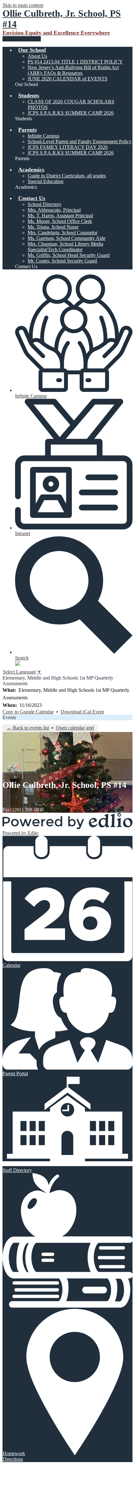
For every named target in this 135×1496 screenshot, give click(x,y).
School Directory (45, 204)
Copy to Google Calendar (28, 711)
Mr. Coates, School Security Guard (62, 260)
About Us (37, 56)
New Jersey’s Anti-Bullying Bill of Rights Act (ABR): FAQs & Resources (73, 70)
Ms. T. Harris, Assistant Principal (60, 215)
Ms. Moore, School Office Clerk (60, 221)
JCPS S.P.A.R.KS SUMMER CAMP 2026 (71, 113)
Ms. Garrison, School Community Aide (66, 238)
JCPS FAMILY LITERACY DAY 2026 (68, 147)
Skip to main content (23, 5)
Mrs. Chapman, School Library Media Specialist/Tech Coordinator (65, 246)
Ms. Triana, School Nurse (53, 227)
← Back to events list (28, 727)
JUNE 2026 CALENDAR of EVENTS (67, 78)
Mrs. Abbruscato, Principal (54, 210)
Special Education (45, 181)
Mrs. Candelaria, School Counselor (62, 232)
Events (9, 717)
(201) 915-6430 (18, 804)
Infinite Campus (43, 135)
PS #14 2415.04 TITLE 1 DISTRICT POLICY (75, 61)
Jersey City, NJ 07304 (24, 795)
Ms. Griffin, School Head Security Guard (69, 255)
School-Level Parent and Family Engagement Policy (80, 141)
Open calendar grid (75, 727)
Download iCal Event (82, 711)
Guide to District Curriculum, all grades (67, 175)
